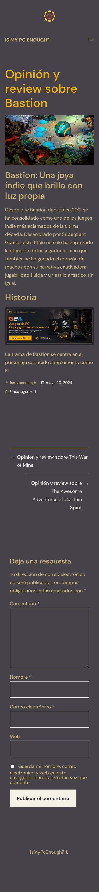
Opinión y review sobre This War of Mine (52, 461)
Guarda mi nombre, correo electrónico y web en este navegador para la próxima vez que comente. (48, 774)
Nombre (20, 677)
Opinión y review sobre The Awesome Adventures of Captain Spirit (56, 495)
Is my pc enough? (27, 40)
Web (15, 736)
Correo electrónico (32, 707)
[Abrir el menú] (91, 40)
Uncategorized (23, 391)
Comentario (25, 603)
